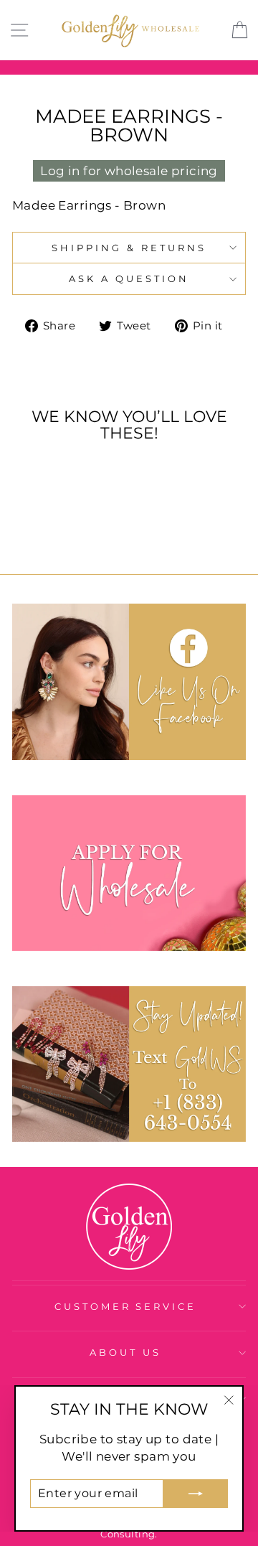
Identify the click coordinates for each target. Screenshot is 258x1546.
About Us (125, 1352)
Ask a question (129, 278)
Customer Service (125, 1306)
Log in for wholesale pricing (129, 171)
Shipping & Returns (129, 247)
